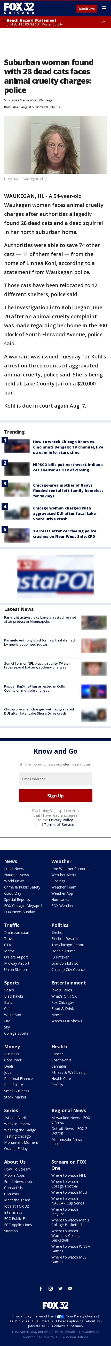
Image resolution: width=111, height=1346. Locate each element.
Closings (58, 880)
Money (12, 1046)
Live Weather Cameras (70, 868)
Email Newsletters (19, 1181)
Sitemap (11, 1230)
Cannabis (59, 1066)
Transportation (16, 932)
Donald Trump (63, 950)
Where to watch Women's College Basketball (66, 1235)
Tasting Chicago (17, 1136)
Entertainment (68, 983)
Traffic (11, 925)
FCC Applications (18, 1224)
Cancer (57, 1053)
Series (11, 1110)
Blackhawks (14, 996)
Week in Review (17, 1123)
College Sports (16, 1033)
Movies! (57, 1014)
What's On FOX (64, 996)
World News (14, 880)
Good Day (12, 893)
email (70, 1289)
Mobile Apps (14, 1175)
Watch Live (86, 9)
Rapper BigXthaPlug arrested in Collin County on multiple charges (35, 688)
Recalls (57, 1084)
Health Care (61, 1078)
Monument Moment (21, 1142)
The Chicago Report (68, 944)
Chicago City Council (68, 969)
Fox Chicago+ (62, 1002)
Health (59, 1046)
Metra (9, 950)
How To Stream (17, 1169)
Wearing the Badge (20, 1130)
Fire (7, 1020)
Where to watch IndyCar (64, 1211)
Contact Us (13, 1187)
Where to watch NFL (68, 1175)
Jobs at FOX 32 (16, 1206)
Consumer (12, 1060)
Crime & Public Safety (22, 887)
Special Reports (17, 899)
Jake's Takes (61, 990)
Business (11, 1053)
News (10, 861)
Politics (59, 925)
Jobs (7, 1072)
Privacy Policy (61, 819)
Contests (11, 1193)
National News (16, 874)
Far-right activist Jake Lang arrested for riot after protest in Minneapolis (40, 619)
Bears (9, 990)
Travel (9, 938)
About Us (15, 1162)
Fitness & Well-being (68, 1072)
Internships (13, 1212)
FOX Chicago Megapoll (23, 905)
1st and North (15, 1117)
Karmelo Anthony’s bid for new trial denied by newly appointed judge (39, 642)
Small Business (16, 1090)
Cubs (8, 1008)
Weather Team (63, 887)
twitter (60, 1289)
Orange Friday (16, 1148)
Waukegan (46, 100)
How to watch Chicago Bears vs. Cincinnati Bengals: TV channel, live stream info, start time (68, 447)
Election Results (64, 938)
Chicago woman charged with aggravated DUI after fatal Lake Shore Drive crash (64, 513)
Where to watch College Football (64, 1184)
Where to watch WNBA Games (70, 1248)
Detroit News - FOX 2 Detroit (69, 1131)
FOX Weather (62, 905)
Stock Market (15, 1097)
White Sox (12, 1014)
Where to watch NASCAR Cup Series (67, 1201)
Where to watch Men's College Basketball (70, 1222)
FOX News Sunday (19, 911)
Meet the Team (17, 1200)
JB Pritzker (60, 957)
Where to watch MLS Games (68, 1259)
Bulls (8, 1002)
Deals (9, 1066)
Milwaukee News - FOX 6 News (70, 1120)
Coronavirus (61, 1060)
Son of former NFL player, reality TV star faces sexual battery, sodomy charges (37, 665)
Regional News (68, 1110)
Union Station (15, 969)
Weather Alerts (63, 874)
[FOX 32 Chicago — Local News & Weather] (19, 8)
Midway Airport (16, 963)
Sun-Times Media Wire (20, 100)
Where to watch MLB (69, 1192)
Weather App (62, 893)
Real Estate (13, 1084)
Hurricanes (60, 899)
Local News (14, 868)
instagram (50, 1289)
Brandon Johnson (66, 963)
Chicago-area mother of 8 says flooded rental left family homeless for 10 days (68, 490)
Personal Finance (18, 1078)
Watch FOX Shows (66, 1020)
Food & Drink (62, 1008)
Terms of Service (59, 824)
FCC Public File (16, 1218)
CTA (7, 944)
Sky (7, 1027)
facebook (41, 1289)
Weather (61, 861)
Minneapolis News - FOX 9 (67, 1141)
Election (58, 932)
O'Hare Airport (16, 957)
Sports (11, 983)
